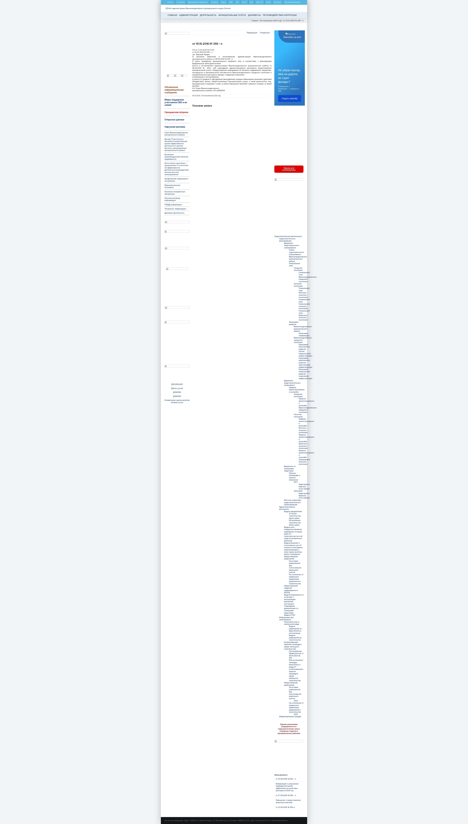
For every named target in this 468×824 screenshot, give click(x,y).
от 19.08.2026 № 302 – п (286, 779)
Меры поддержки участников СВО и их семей (176, 102)
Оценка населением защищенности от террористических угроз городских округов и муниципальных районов (289, 728)
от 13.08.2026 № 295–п (285, 807)
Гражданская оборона (176, 112)
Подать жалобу (289, 98)
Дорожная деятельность (174, 213)
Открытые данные (174, 119)
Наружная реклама (175, 126)
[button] (299, 15)
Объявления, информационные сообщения (174, 90)
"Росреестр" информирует (175, 209)
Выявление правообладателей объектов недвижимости (176, 157)
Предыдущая (252, 33)
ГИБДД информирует (173, 205)
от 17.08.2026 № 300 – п (286, 795)
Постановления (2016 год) (211, 96)
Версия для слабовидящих (289, 169)
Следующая (265, 33)
